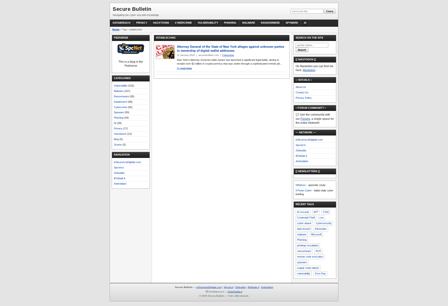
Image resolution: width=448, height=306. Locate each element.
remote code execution (310, 256)
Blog (116, 139)
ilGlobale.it (119, 178)
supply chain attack (308, 267)
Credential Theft (306, 217)
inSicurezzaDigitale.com (127, 162)
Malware (248, 22)
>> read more (184, 68)
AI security (303, 212)
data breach (304, 228)
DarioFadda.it (235, 291)
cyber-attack (304, 223)
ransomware (304, 251)
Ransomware (270, 22)
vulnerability (303, 273)
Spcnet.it (119, 167)
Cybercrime (183, 22)
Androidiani (120, 183)
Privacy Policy (304, 97)
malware (302, 234)
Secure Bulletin (132, 9)
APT (316, 212)
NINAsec (301, 185)
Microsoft (316, 234)
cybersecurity (324, 223)
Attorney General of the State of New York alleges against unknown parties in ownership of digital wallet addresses (230, 48)
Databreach (121, 22)
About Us (301, 87)
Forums (305, 118)
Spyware (292, 22)
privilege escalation (307, 245)
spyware (302, 262)
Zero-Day (320, 273)
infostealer (321, 228)
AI (305, 22)
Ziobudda (119, 172)
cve (321, 217)
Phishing (230, 22)
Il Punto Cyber (304, 190)
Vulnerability (208, 22)
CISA (326, 212)
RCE (318, 251)
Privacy (141, 22)
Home (115, 29)
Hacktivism (161, 22)
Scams (118, 144)
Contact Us (302, 92)
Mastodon (309, 70)
